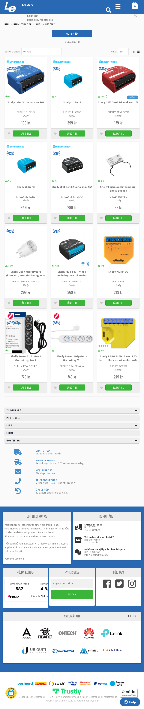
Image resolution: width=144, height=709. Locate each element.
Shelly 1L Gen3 (72, 102)
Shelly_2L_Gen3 (25, 196)
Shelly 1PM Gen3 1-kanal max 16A (118, 102)
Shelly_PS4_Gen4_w (72, 366)
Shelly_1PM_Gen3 (118, 112)
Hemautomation (23, 24)
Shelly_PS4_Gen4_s (26, 366)
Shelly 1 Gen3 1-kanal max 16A (25, 102)
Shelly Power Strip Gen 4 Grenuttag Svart (25, 358)
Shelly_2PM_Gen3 (72, 196)
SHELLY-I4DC (118, 281)
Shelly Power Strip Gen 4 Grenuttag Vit (72, 358)
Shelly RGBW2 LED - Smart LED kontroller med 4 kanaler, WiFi (118, 358)
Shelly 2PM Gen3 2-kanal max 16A (72, 187)
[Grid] (133, 51)
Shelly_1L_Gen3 (71, 112)
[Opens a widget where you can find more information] (130, 702)
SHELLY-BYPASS (118, 196)
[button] (11, 693)
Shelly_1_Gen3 (26, 112)
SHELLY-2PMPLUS (72, 281)
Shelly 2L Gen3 (25, 187)
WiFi (38, 24)
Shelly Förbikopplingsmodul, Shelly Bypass (118, 188)
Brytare (50, 24)
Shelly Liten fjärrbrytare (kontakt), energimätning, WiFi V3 (25, 274)
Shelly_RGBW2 (118, 366)
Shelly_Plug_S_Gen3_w (25, 281)
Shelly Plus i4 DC (118, 271)
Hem (6, 24)
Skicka (72, 594)
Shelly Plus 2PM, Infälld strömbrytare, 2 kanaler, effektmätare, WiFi (72, 274)
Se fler (132, 616)
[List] (138, 51)
